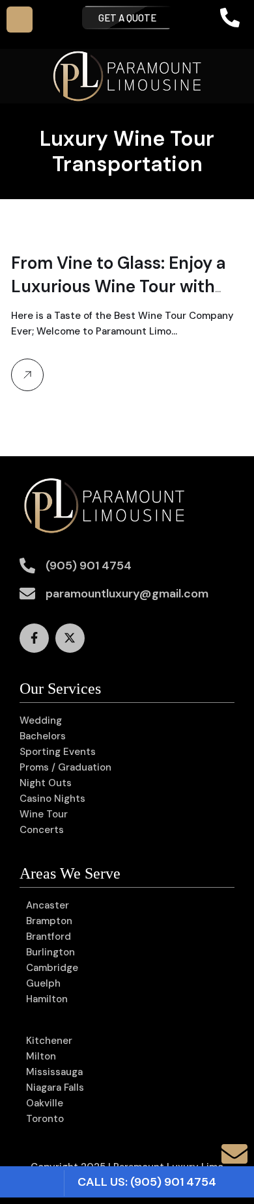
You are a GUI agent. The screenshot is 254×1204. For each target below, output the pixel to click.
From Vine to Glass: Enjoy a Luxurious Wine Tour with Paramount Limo (118, 286)
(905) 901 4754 (89, 565)
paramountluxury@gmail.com (127, 593)
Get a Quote (127, 17)
